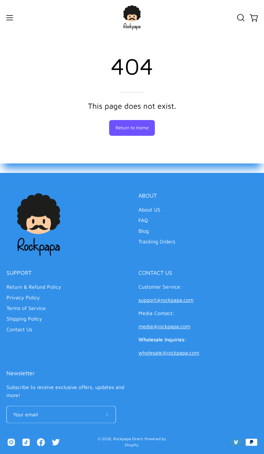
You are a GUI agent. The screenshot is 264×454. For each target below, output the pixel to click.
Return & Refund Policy (33, 287)
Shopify (131, 444)
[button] (240, 17)
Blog (143, 231)
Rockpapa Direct (128, 438)
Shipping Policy (24, 318)
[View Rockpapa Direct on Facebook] (41, 442)
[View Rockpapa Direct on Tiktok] (26, 442)
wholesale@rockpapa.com (168, 353)
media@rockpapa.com (164, 326)
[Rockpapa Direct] (132, 18)
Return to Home (132, 127)
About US (149, 209)
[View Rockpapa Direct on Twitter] (56, 442)
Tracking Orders (156, 241)
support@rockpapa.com (165, 300)
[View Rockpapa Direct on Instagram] (11, 442)
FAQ (143, 220)
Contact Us (19, 329)
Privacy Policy (23, 297)
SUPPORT (19, 272)
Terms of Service (26, 308)
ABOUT (147, 195)
